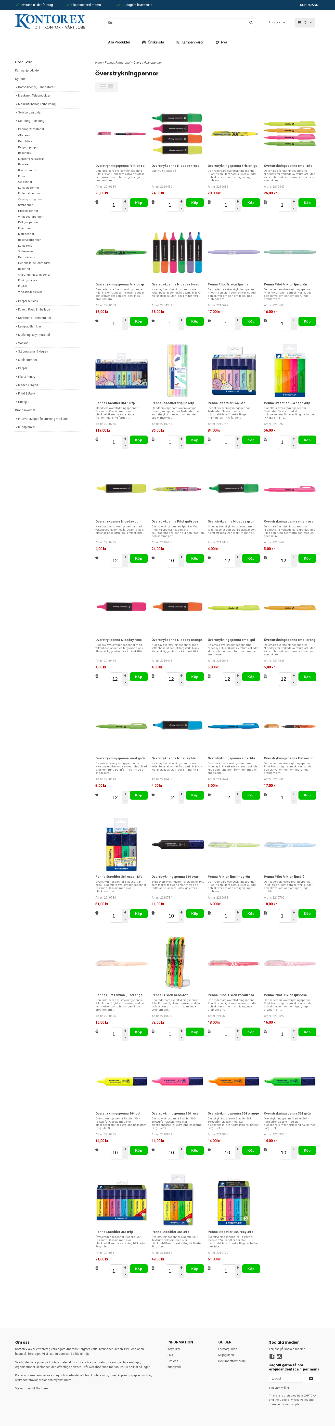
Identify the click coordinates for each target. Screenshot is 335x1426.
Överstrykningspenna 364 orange (233, 1113)
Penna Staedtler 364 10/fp (115, 403)
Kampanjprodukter (27, 70)
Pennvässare (26, 257)
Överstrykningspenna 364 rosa (175, 1113)
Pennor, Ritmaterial (31, 129)
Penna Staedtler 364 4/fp (170, 1232)
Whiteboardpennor (30, 216)
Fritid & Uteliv (27, 393)
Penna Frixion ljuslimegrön (229, 876)
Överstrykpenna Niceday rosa (118, 640)
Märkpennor (26, 234)
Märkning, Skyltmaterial (34, 335)
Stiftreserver (26, 251)
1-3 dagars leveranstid (136, 5)
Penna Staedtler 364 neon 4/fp (287, 403)
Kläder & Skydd (28, 385)
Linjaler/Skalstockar (31, 158)
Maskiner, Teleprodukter (34, 95)
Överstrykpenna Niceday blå (174, 758)
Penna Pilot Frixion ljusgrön (285, 284)
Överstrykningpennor (31, 199)
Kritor (21, 176)
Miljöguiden (226, 1355)
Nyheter (20, 79)
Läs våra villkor (279, 1388)
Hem (98, 62)
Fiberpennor (26, 228)
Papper (22, 368)
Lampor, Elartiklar (29, 326)
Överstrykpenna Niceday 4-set (175, 166)
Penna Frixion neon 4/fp (170, 995)
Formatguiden (227, 1349)
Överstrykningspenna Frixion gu (232, 166)
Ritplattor (23, 286)
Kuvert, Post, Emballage (34, 309)
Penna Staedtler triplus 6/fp (173, 403)
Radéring (24, 268)
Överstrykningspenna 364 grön (287, 1113)
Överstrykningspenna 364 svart (175, 876)
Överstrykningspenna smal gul (231, 640)
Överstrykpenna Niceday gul (117, 521)
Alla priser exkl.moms (85, 5)
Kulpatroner (25, 245)
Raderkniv (24, 153)
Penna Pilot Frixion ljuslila (228, 284)
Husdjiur (23, 402)
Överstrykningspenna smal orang (290, 640)
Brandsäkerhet (25, 410)
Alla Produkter (119, 42)
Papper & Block (28, 301)
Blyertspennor (27, 170)
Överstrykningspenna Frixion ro (119, 166)
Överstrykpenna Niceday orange (177, 640)
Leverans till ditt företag (36, 5)
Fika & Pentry (26, 377)
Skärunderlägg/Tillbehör (34, 274)
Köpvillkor (174, 1349)
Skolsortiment (27, 360)
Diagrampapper (28, 147)
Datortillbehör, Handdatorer (36, 87)
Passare (23, 164)
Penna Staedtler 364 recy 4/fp (230, 1232)
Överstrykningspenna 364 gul (117, 1113)
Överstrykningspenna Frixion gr (119, 284)
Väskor (23, 343)
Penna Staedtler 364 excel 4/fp (118, 876)
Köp (138, 203)
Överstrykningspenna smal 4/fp (288, 166)
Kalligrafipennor (28, 222)
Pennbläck (25, 141)
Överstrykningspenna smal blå (231, 758)
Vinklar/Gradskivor (30, 292)
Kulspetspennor (28, 187)
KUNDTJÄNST (310, 5)
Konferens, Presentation (34, 318)
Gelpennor (25, 182)
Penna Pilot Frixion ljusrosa (285, 995)
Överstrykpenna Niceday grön (231, 521)
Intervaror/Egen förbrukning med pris (43, 419)
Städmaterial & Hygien (33, 351)
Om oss (173, 1361)
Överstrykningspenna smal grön (120, 758)
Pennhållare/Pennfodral (34, 263)
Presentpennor (28, 210)
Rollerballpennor (29, 193)
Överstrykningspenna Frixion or (288, 758)
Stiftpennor (25, 205)
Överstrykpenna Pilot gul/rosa (175, 521)
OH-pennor (25, 135)
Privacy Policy (299, 1399)
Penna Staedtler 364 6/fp (226, 403)
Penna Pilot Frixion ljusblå (284, 876)
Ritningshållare (28, 280)
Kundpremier (26, 427)
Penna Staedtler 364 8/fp (114, 1232)
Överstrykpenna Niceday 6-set (175, 284)
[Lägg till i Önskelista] (97, 202)
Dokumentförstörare (232, 1361)
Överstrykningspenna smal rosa (288, 521)
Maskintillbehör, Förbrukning (37, 104)
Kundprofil (174, 1367)
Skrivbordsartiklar (29, 112)
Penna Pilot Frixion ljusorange (118, 995)
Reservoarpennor (29, 239)
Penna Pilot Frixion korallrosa (231, 995)
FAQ (170, 1355)
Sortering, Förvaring (31, 121)
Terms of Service (280, 1404)
